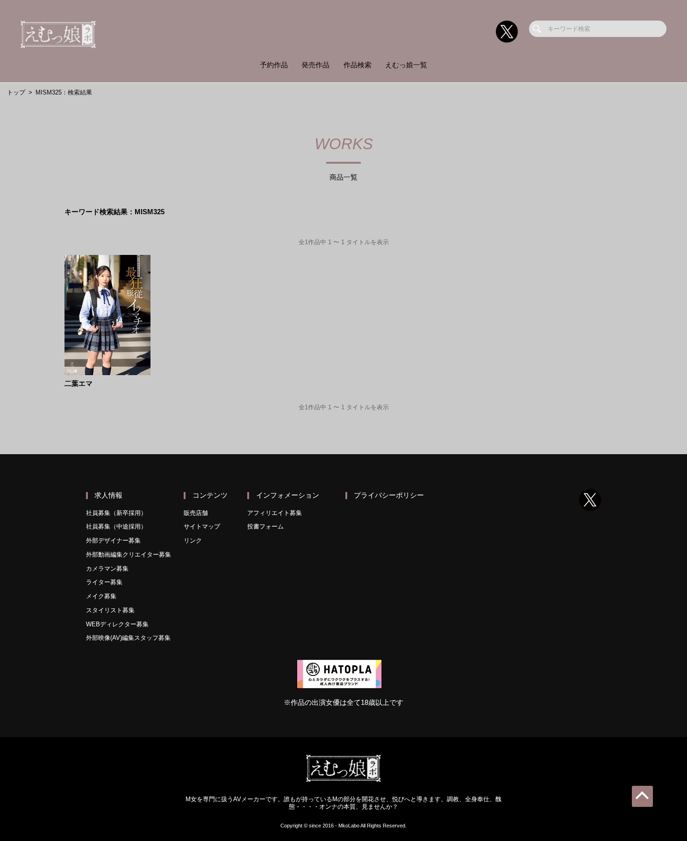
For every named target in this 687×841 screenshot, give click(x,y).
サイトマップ (202, 526)
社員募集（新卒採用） (116, 512)
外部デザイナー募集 (113, 540)
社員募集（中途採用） (116, 526)
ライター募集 (104, 582)
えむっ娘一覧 (406, 65)
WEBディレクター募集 (117, 624)
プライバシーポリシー (389, 495)
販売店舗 (196, 512)
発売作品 (315, 65)
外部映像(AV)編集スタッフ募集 (128, 637)
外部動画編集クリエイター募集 (128, 554)
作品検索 (358, 65)
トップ (16, 92)
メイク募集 (101, 596)
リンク (193, 540)
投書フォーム (265, 526)
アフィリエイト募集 (274, 512)
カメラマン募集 (107, 568)
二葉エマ (78, 383)
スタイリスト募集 (110, 610)
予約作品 (274, 65)
